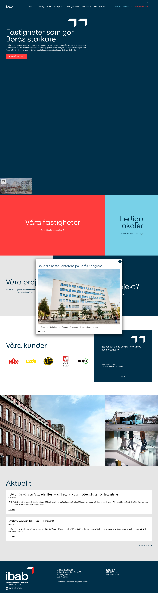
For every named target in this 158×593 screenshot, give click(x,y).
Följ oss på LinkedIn (123, 6)
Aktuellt (32, 6)
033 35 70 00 (111, 572)
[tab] (121, 376)
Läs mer (11, 510)
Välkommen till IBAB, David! (31, 521)
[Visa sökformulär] (148, 2)
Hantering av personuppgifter (69, 582)
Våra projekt (59, 6)
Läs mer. (41, 331)
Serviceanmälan (141, 6)
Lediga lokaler (73, 6)
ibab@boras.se (112, 575)
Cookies (86, 582)
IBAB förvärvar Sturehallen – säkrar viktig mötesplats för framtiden (64, 494)
